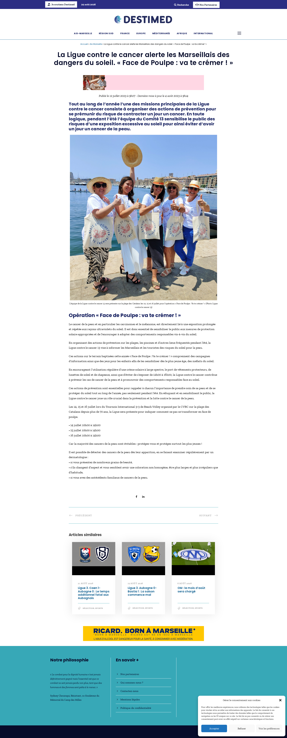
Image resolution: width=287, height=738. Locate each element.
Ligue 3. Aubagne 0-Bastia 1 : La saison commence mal (142, 593)
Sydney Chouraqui (60, 695)
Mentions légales (130, 699)
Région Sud (106, 33)
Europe (141, 33)
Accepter (214, 728)
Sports (99, 610)
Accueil (84, 44)
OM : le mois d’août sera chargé (191, 591)
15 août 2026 (135, 585)
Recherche (183, 4)
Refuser (242, 728)
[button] (280, 700)
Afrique (182, 33)
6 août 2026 (185, 585)
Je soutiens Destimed (63, 4)
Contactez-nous (129, 691)
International (203, 33)
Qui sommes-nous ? (131, 682)
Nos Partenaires (208, 4)
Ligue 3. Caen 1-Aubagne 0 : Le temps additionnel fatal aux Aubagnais (93, 595)
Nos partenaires (129, 674)
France (125, 33)
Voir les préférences (269, 728)
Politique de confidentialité (135, 707)
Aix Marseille (96, 44)
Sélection (88, 610)
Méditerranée (161, 33)
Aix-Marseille (83, 33)
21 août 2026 (85, 585)
